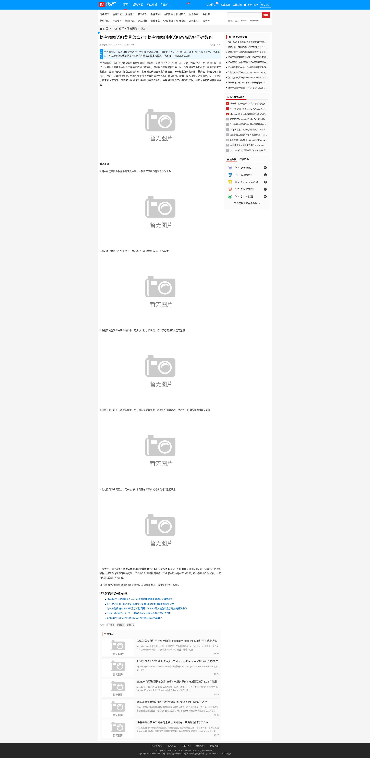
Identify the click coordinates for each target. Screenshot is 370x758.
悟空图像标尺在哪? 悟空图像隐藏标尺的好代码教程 (251, 67)
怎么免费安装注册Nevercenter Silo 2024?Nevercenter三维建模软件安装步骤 (262, 77)
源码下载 (138, 4)
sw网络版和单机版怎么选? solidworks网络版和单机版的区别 (249, 145)
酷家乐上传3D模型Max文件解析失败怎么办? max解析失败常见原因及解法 (261, 87)
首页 (125, 4)
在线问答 (165, 4)
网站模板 (152, 4)
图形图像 (132, 28)
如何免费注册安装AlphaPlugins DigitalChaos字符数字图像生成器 (140, 604)
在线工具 (225, 4)
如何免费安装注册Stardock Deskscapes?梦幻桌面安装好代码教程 (257, 72)
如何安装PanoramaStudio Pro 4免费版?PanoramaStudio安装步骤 (249, 119)
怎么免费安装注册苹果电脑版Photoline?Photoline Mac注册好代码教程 (177, 640)
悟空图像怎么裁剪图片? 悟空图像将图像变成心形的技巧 (253, 62)
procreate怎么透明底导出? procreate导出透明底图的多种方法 (249, 150)
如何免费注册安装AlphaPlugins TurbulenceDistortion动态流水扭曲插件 (177, 661)
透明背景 (130, 625)
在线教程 (212, 4)
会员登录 (265, 5)
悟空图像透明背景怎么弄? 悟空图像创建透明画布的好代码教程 (256, 57)
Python (244, 21)
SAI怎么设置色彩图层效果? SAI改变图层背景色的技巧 (135, 618)
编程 (237, 21)
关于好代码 (157, 746)
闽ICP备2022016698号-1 (150, 753)
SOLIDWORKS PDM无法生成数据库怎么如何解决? (251, 42)
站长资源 (237, 4)
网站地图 (214, 746)
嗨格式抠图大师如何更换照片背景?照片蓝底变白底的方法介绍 (172, 702)
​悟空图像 (110, 625)
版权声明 (186, 746)
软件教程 (118, 28)
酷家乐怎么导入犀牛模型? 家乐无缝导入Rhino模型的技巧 (254, 82)
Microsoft (254, 21)
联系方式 (172, 746)
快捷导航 (250, 5)
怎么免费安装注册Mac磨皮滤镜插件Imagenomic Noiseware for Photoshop (249, 124)
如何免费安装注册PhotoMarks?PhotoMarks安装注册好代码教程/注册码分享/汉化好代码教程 (249, 140)
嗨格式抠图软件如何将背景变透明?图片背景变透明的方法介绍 (172, 722)
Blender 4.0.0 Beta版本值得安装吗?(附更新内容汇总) (249, 114)
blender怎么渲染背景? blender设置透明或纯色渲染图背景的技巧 (140, 599)
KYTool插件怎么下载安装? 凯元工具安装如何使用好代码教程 (249, 109)
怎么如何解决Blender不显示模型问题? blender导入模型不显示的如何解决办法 (147, 608)
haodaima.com (184, 750)
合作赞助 (200, 746)
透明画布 (120, 625)
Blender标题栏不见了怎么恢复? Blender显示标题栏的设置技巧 (139, 613)
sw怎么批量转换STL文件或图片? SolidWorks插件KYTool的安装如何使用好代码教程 (249, 129)
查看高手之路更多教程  (247, 203)
